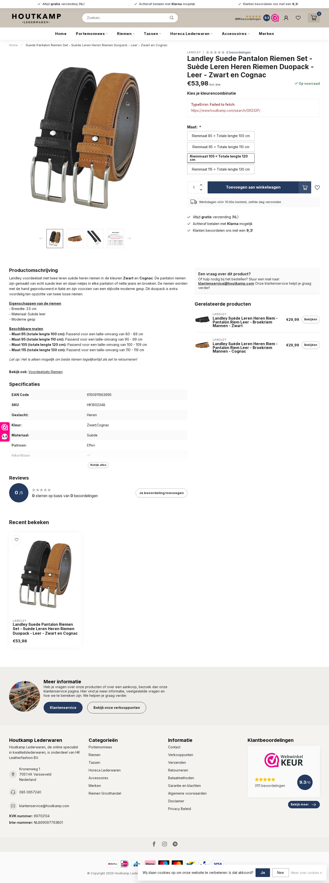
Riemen (124, 33)
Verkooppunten (180, 755)
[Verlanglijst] (298, 18)
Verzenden (177, 762)
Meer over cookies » (306, 873)
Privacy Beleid (179, 809)
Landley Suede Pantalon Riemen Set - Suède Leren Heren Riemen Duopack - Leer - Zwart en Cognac (45, 629)
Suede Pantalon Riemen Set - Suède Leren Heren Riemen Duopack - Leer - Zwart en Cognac (97, 45)
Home (60, 33)
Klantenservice (63, 707)
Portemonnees (90, 33)
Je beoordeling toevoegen (161, 493)
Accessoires (234, 33)
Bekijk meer (300, 804)
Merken (266, 33)
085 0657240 (30, 792)
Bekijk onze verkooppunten (116, 707)
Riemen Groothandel (105, 793)
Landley (194, 52)
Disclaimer (176, 801)
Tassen (151, 33)
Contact (174, 747)
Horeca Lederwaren (190, 33)
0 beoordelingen (238, 52)
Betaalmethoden (181, 778)
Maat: (194, 127)
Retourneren (178, 770)
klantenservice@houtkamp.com (226, 283)
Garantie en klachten (184, 786)
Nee (280, 872)
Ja (263, 872)
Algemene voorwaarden (187, 793)
